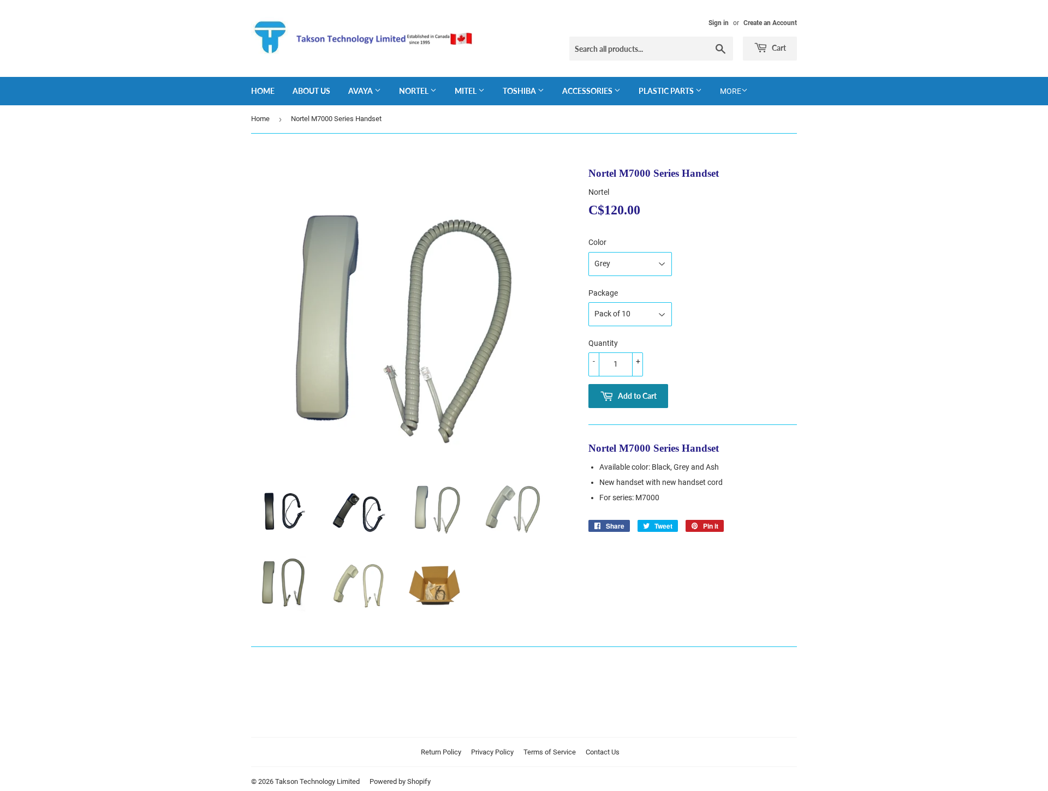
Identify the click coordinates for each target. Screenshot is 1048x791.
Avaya (361, 90)
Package (603, 293)
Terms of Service (549, 752)
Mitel (466, 90)
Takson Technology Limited (317, 781)
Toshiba (520, 90)
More (730, 91)
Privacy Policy (492, 752)
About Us (311, 90)
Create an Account (770, 23)
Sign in (718, 23)
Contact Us (603, 752)
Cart (778, 47)
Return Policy (441, 752)
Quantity (603, 343)
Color (597, 242)
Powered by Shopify (400, 781)
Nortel (414, 90)
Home (263, 90)
